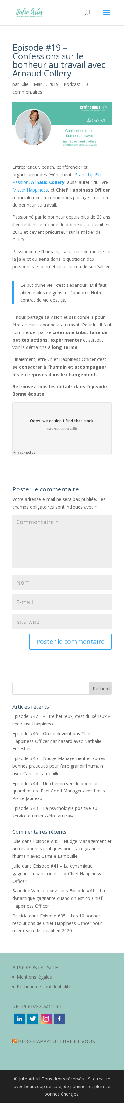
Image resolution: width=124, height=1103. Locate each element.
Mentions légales (34, 977)
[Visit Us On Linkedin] (19, 1024)
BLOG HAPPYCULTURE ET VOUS (56, 1041)
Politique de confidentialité (44, 986)
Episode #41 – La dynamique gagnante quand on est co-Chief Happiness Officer (56, 873)
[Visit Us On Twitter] (32, 1024)
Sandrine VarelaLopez (34, 891)
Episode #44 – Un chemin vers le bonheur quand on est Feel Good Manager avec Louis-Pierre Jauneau (59, 791)
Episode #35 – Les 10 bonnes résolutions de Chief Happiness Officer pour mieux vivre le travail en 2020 (57, 923)
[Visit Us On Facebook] (59, 1024)
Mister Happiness (30, 190)
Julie (24, 84)
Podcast (72, 84)
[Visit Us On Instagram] (45, 1024)
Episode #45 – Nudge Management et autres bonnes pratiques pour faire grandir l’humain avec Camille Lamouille (58, 766)
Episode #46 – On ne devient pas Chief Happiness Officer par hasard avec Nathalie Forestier (56, 741)
